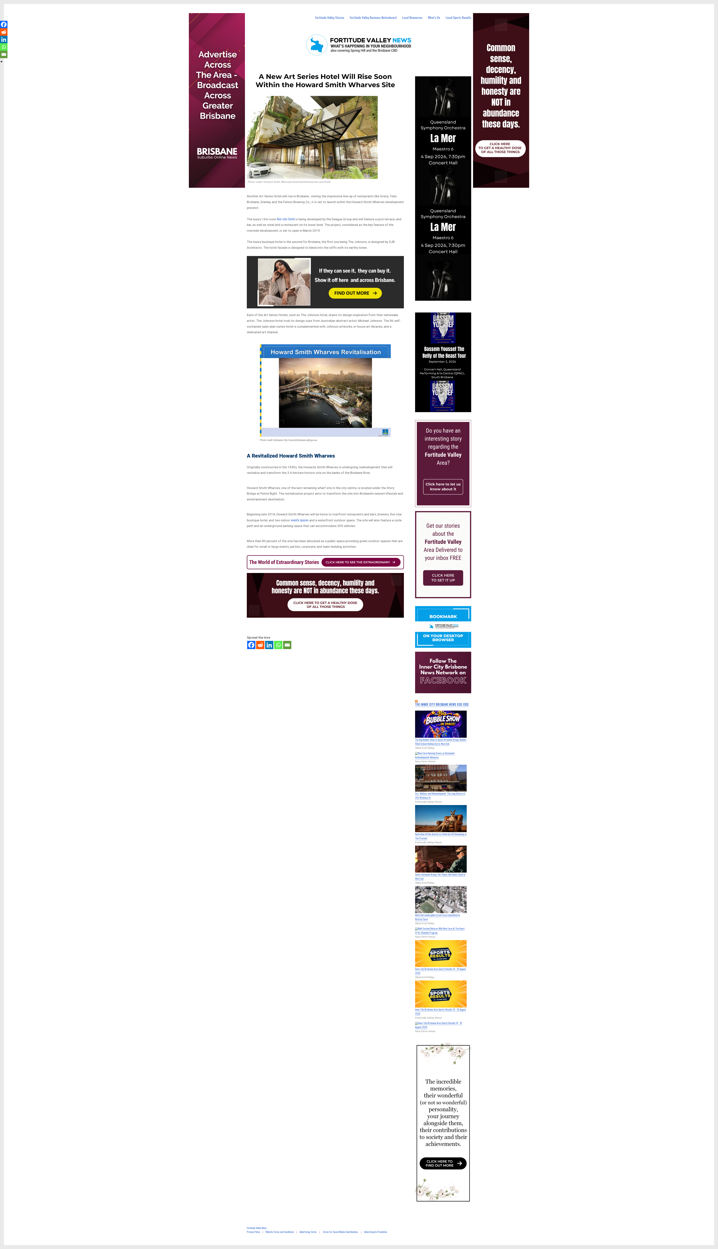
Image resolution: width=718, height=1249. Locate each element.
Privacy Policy (253, 1232)
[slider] (447, 409)
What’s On (434, 17)
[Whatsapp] (278, 645)
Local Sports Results (458, 17)
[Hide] (1, 61)
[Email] (287, 645)
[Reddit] (260, 645)
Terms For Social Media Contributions (340, 1232)
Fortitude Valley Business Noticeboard (373, 17)
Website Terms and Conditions (280, 1232)
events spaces (300, 520)
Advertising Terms (308, 1232)
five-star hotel (286, 219)
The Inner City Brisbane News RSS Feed (442, 704)
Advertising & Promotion (375, 1232)
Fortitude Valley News (257, 1228)
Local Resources (412, 17)
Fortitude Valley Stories (329, 17)
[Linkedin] (269, 645)
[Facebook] (251, 645)
